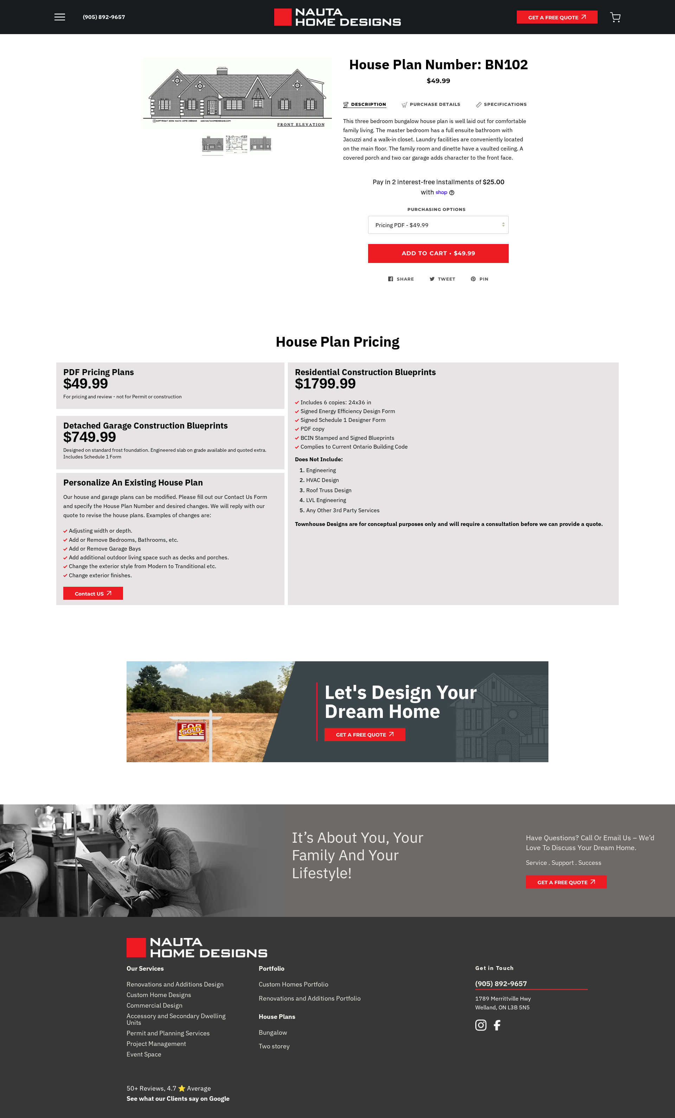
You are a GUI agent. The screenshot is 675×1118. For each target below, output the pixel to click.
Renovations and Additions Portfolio (310, 998)
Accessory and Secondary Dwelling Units (176, 1020)
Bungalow (273, 1032)
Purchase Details (435, 104)
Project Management (156, 1043)
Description (368, 104)
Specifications (505, 104)
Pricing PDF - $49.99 (402, 225)
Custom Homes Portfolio (293, 984)
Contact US (90, 594)
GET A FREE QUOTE (554, 17)
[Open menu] (66, 17)
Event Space (144, 1054)
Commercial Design (154, 1005)
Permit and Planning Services (168, 1033)
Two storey (274, 1046)
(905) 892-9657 (501, 984)
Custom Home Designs (159, 994)
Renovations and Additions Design (175, 984)
